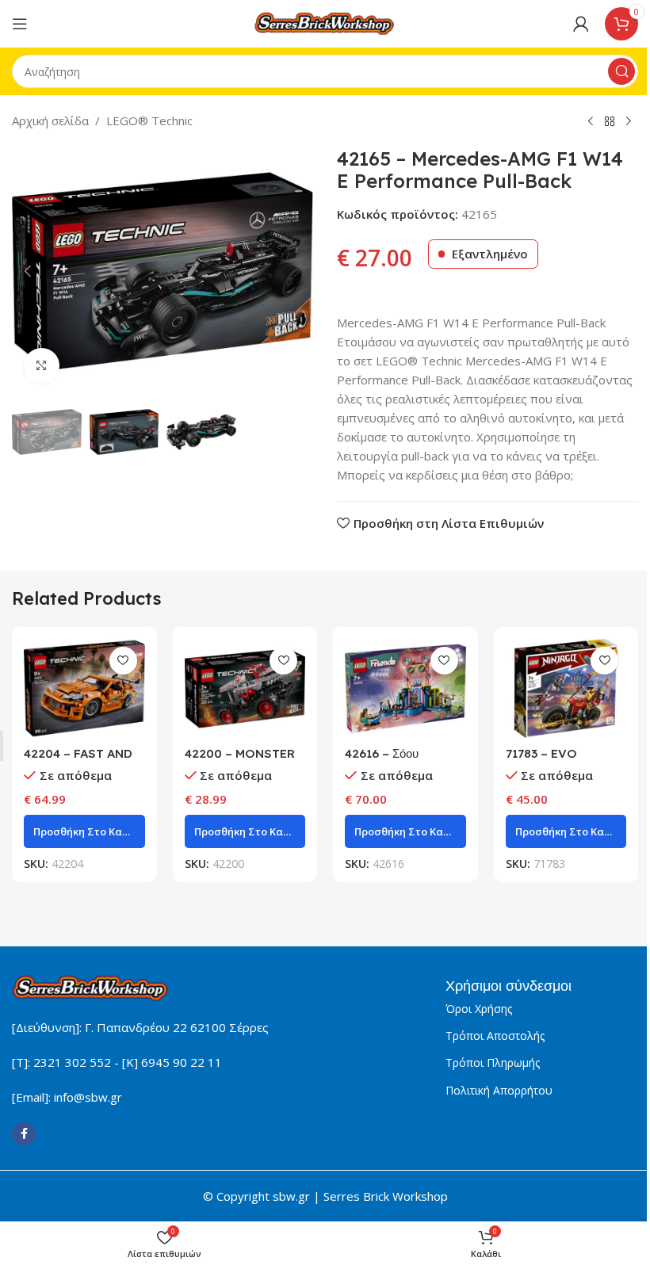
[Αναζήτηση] (621, 71)
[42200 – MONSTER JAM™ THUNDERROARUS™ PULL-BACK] (245, 689)
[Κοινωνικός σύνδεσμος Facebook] (24, 1134)
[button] (28, 271)
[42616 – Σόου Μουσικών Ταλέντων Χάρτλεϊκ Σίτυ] (405, 689)
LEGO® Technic (149, 120)
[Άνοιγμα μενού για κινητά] (20, 24)
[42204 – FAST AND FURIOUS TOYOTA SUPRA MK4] (84, 689)
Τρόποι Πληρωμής (492, 1062)
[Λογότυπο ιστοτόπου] (325, 22)
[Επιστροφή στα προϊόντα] (609, 122)
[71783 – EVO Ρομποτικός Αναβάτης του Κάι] (566, 689)
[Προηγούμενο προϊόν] (590, 122)
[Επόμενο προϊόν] (628, 122)
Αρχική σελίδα (50, 120)
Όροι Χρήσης (478, 1008)
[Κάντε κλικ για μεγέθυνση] (41, 366)
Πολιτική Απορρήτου (498, 1090)
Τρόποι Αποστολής (495, 1035)
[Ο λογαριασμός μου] (581, 24)
